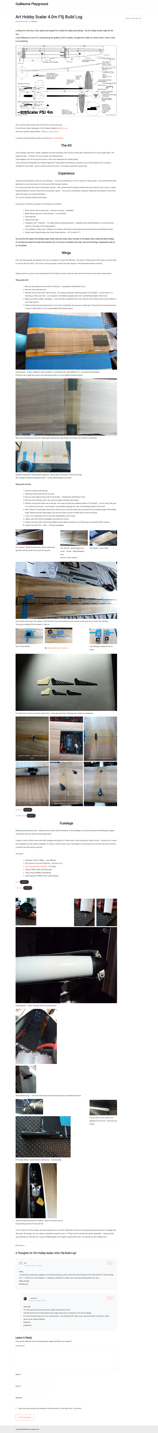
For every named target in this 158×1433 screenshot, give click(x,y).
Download (28, 810)
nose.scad (19, 888)
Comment (20, 1346)
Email (18, 1386)
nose (17, 882)
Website (19, 1398)
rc (24, 1245)
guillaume (34, 21)
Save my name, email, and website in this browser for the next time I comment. (50, 1408)
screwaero (19, 810)
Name (19, 1374)
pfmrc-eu (63, 128)
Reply (109, 1263)
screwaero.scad (21, 816)
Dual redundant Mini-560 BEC (36, 866)
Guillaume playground (32, 4)
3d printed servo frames (57, 648)
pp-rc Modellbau (56, 138)
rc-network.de (52, 131)
